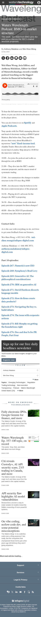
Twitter (12, 592)
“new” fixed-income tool (23, 143)
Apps (28, 592)
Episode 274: (8, 315)
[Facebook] (7, 58)
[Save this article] (16, 58)
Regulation (31, 382)
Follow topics (8, 592)
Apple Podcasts (9, 126)
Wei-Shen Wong (29, 49)
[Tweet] (3, 58)
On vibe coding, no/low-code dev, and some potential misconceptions (13, 526)
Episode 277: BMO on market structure (27, 104)
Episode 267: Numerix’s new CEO (17, 266)
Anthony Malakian (11, 49)
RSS (32, 592)
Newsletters (20, 592)
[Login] (39, 2)
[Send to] (20, 58)
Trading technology (8, 385)
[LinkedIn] (12, 58)
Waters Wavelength (28, 388)
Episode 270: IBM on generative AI (18, 284)
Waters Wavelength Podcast (8, 104)
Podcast (16, 388)
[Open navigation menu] (2, 2)
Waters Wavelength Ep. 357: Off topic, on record (14, 440)
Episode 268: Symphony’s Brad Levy (19, 271)
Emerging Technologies (10, 19)
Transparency (6, 388)
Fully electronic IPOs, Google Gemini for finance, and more (14, 415)
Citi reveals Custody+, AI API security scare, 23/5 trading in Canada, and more (12, 467)
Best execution (22, 385)
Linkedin (16, 592)
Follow (20, 365)
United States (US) (8, 391)
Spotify (27, 123)
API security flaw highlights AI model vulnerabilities (13, 496)
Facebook (24, 592)
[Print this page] (25, 58)
